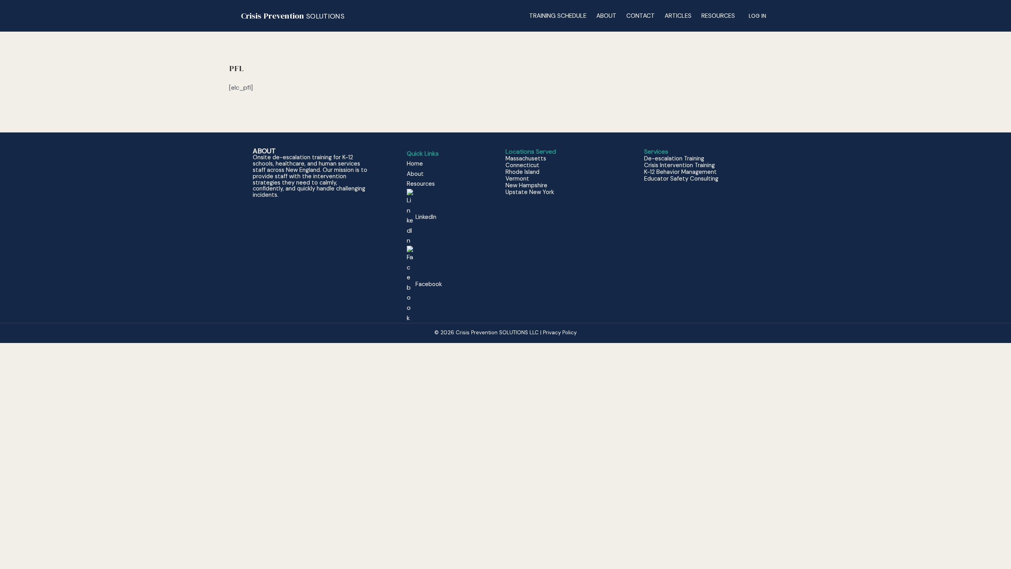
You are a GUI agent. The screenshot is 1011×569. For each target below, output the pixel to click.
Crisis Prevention (292, 15)
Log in (757, 16)
